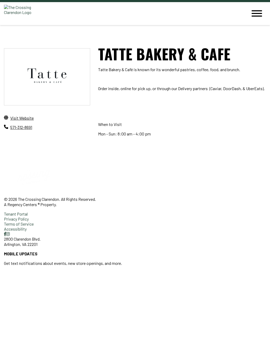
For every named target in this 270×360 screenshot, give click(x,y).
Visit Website (22, 117)
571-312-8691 (21, 127)
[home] (122, 13)
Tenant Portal (16, 213)
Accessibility (15, 228)
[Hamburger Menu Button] (257, 13)
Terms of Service (19, 223)
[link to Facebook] (5, 233)
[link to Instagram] (8, 233)
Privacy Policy (16, 218)
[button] (25, 277)
